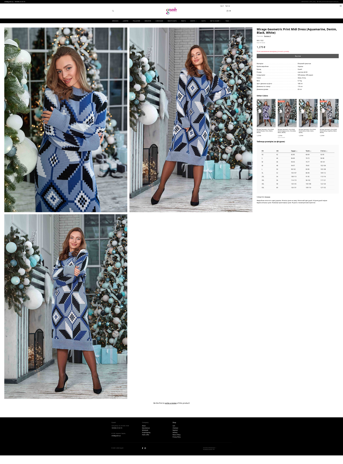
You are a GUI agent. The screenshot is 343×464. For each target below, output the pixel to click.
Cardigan (159, 21)
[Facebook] (142, 448)
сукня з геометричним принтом (304, 203)
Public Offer (145, 434)
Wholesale (145, 430)
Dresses (115, 21)
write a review (171, 403)
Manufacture (146, 428)
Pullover (136, 21)
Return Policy (176, 434)
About (144, 426)
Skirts (192, 21)
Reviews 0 (267, 36)
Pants (183, 21)
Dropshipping (146, 432)
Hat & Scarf (214, 21)
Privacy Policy (177, 437)
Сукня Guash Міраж (320, 200)
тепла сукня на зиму (290, 200)
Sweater (148, 21)
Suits (204, 21)
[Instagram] (145, 448)
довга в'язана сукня (264, 203)
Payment (175, 430)
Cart (174, 426)
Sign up (227, 6)
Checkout (175, 428)
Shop (174, 422)
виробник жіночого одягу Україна (269, 200)
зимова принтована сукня (282, 203)
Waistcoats (172, 21)
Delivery (175, 432)
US (341, 6)
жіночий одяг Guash (306, 200)
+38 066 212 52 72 (19, 2)
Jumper (125, 21)
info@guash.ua (8, 2)
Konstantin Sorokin (207, 449)
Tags (227, 21)
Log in (222, 6)
